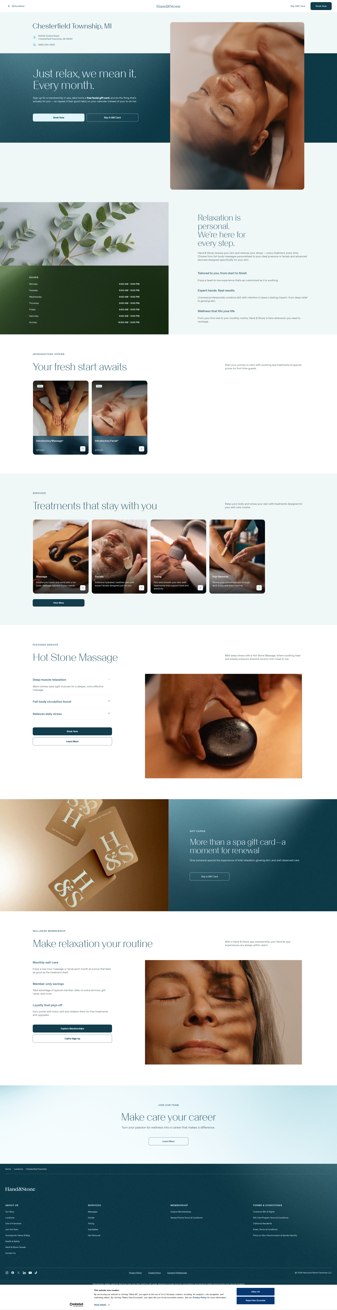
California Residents (262, 1223)
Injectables (93, 1229)
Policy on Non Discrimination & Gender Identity (275, 1235)
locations (18, 1169)
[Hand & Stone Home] (169, 6)
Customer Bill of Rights (264, 1211)
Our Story (9, 1211)
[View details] (82, 448)
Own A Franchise (13, 1223)
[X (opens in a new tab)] (18, 1272)
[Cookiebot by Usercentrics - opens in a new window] (76, 1305)
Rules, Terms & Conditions (265, 1229)
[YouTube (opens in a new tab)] (30, 1272)
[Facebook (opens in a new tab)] (12, 1272)
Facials (91, 1217)
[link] (61, 418)
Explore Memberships (181, 1211)
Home (8, 1169)
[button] (72, 679)
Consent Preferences (177, 1273)
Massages (92, 1211)
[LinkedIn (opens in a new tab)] (24, 1272)
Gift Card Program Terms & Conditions (270, 1217)
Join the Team (11, 1229)
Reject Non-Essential (255, 1300)
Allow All (255, 1292)
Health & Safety (12, 1241)
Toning (91, 1223)
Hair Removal (94, 1235)
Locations (9, 1217)
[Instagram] (6, 1272)
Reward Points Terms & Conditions (187, 1217)
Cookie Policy (154, 1273)
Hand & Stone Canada (15, 1247)
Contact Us (10, 1253)
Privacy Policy (135, 1273)
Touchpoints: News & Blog (17, 1235)
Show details (100, 1305)
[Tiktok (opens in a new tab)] (36, 1272)
